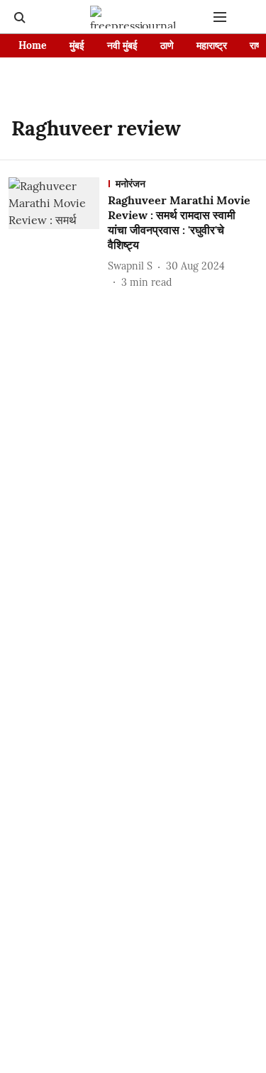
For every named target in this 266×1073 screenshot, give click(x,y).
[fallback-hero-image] (58, 233)
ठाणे (167, 45)
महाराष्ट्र (211, 45)
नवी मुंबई (122, 45)
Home (32, 45)
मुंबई (77, 45)
